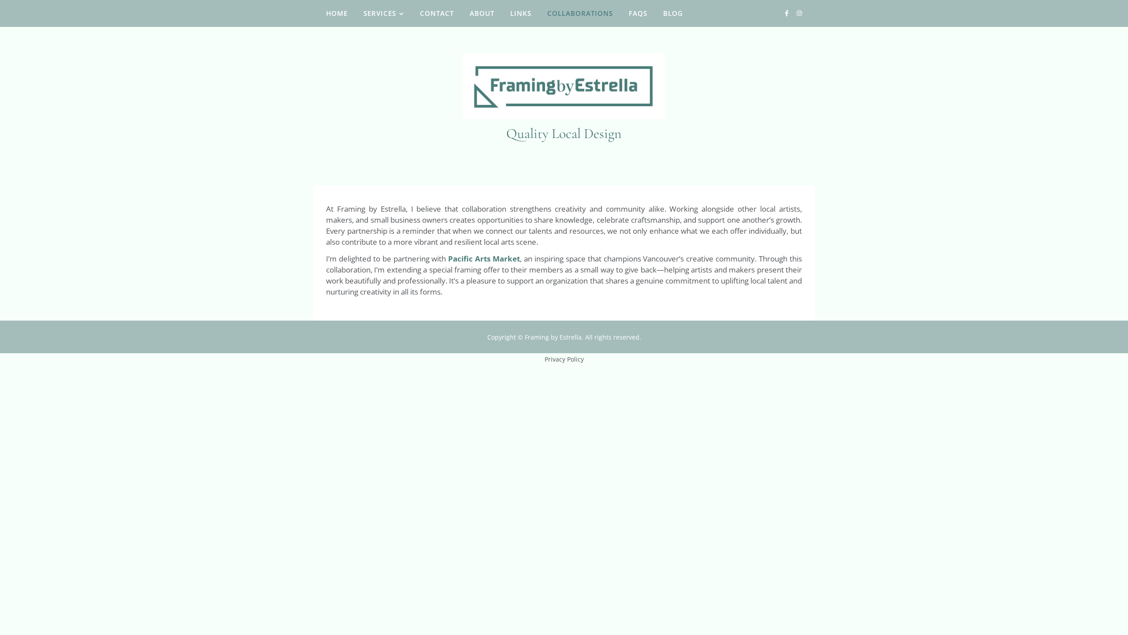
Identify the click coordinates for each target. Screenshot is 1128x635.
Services (380, 13)
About (482, 13)
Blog (673, 13)
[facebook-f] (787, 13)
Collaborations (580, 13)
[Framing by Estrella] (564, 86)
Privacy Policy (564, 359)
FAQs (638, 13)
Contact (437, 13)
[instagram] (799, 13)
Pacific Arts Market (484, 259)
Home (337, 13)
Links (520, 13)
